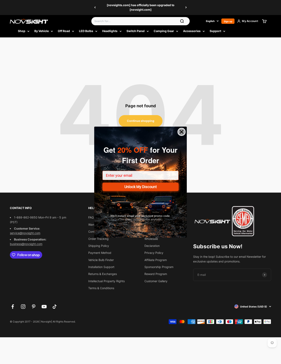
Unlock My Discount (140, 187)
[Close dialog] (181, 131)
